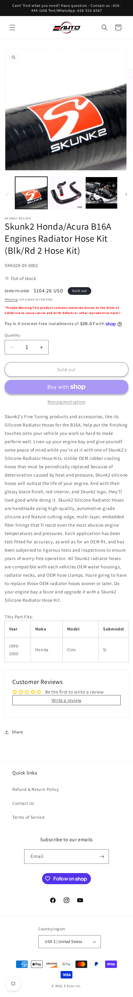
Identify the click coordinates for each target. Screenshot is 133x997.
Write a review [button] (66, 700)
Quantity (12, 335)
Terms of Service (28, 817)
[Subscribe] (102, 856)
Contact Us (23, 803)
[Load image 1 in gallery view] (31, 193)
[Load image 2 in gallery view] (66, 193)
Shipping (11, 299)
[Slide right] (126, 194)
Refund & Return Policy (35, 789)
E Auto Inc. (73, 986)
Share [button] (17, 732)
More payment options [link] (67, 401)
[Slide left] (7, 194)
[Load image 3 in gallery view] (101, 193)
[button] (12, 27)
